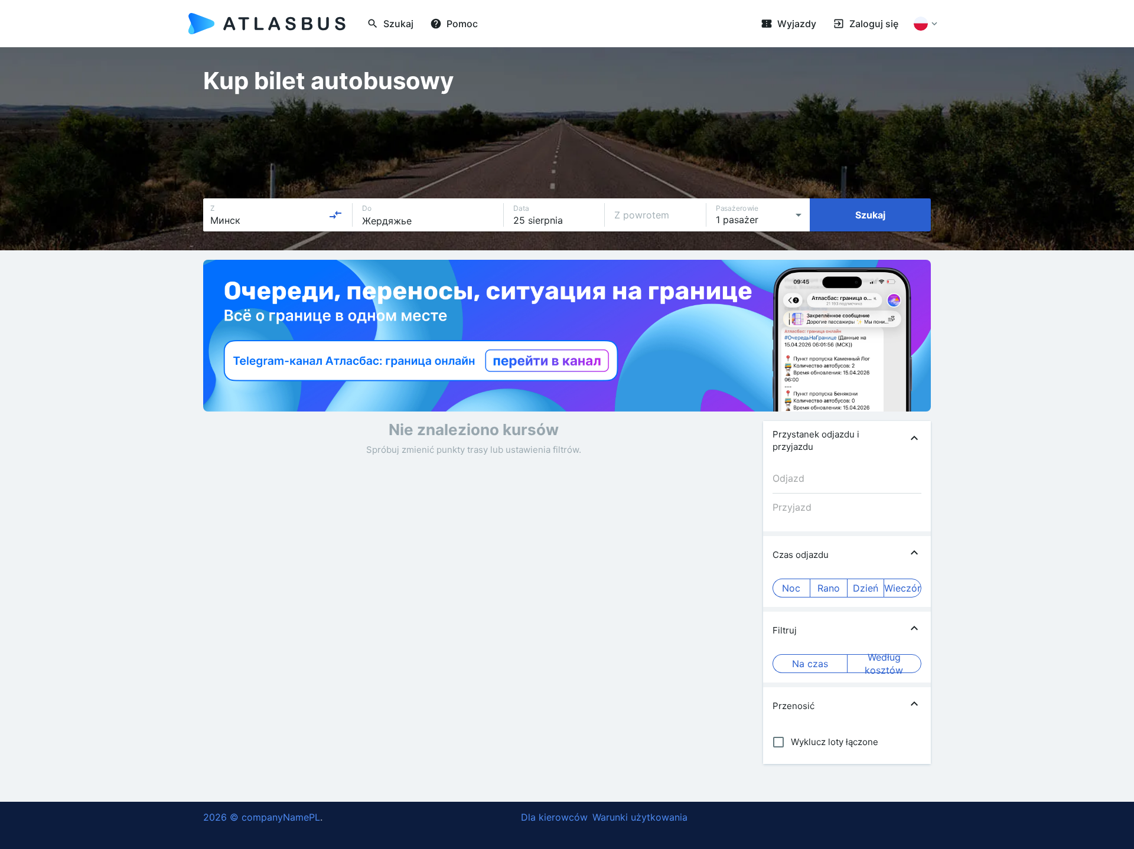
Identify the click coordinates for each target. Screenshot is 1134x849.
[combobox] (276, 214)
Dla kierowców (554, 817)
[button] (847, 440)
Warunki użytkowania (639, 817)
